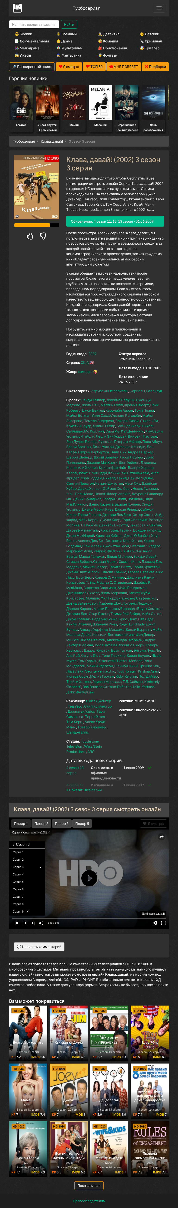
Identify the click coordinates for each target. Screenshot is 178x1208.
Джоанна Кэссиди (130, 447)
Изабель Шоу (110, 603)
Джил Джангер (98, 701)
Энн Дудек (75, 441)
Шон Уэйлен (129, 462)
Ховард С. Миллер (110, 577)
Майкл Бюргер (95, 567)
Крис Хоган (132, 540)
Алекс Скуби (139, 593)
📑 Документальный (29, 41)
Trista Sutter (131, 551)
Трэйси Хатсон (78, 681)
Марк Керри (89, 520)
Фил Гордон (111, 598)
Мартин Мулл (112, 405)
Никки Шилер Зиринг (112, 494)
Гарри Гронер (89, 515)
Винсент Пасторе (142, 436)
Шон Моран (92, 546)
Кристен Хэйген (109, 535)
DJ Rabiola (89, 525)
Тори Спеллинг (134, 520)
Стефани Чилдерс (145, 546)
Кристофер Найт (113, 467)
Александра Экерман (124, 640)
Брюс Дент (128, 619)
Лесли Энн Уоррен (111, 436)
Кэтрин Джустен (109, 483)
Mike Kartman (144, 687)
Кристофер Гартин (115, 530)
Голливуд (154, 391)
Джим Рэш (90, 405)
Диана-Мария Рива (97, 509)
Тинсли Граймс (113, 572)
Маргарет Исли (79, 551)
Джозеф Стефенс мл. (139, 598)
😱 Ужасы (23, 55)
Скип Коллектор (98, 706)
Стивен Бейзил (79, 561)
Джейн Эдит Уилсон (82, 572)
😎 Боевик (23, 34)
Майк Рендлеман (132, 588)
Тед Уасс (75, 706)
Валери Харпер (141, 467)
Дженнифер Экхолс (82, 593)
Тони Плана (144, 410)
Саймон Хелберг (117, 488)
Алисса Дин (87, 540)
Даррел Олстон (97, 650)
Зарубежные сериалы (109, 391)
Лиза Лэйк (74, 671)
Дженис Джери (131, 645)
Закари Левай (144, 556)
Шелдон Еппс (77, 732)
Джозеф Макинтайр (82, 530)
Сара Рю (112, 431)
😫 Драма (64, 41)
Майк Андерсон (100, 666)
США (85, 362)
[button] (84, 790)
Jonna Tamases (105, 645)
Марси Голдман (92, 556)
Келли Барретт (138, 629)
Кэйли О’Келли (78, 624)
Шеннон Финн (126, 666)
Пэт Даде (145, 619)
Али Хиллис (88, 467)
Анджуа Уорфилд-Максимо (101, 629)
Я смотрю (155, 823)
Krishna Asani (148, 671)
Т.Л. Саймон (133, 681)
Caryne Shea (90, 655)
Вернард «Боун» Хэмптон (141, 608)
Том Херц (74, 722)
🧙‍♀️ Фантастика (68, 55)
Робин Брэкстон (146, 567)
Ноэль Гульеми (145, 488)
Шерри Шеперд (79, 457)
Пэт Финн (135, 499)
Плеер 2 (41, 823)
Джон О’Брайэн (137, 535)
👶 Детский (149, 34)
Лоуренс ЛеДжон (137, 603)
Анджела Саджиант (99, 588)
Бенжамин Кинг (121, 634)
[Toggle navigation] (159, 8)
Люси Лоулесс (132, 457)
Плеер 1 (21, 823)
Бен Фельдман (140, 478)
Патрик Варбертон (93, 452)
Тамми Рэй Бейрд (125, 614)
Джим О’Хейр (104, 426)
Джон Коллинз (78, 619)
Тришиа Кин (149, 666)
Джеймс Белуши (120, 400)
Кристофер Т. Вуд (80, 582)
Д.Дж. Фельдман (80, 692)
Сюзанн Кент (129, 561)
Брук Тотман (121, 650)
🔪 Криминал (151, 41)
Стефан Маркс (105, 561)
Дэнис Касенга (101, 504)
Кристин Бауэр (78, 426)
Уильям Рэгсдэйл (126, 415)
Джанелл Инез (104, 624)
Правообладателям (89, 1201)
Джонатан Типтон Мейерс (120, 661)
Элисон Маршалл (106, 681)
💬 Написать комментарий (39, 947)
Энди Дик (118, 452)
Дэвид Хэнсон (90, 488)
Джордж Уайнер (127, 441)
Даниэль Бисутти (113, 525)
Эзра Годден (91, 478)
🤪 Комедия (108, 41)
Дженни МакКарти (102, 462)
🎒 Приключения (112, 48)
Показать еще (89, 1185)
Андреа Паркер (140, 452)
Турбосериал (86, 8)
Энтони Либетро (118, 687)
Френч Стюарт (136, 405)
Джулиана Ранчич (141, 577)
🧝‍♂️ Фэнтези (107, 55)
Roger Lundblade (131, 624)
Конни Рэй (117, 473)
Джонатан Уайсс (81, 711)
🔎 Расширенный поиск (32, 66)
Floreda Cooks (77, 676)
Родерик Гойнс (104, 619)
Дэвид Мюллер (119, 556)
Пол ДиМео (148, 676)
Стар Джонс (99, 614)
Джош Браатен (106, 457)
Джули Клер (110, 520)
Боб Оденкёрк (128, 426)
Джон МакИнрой (80, 535)
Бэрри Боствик (78, 447)
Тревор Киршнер (91, 727)
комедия (85, 371)
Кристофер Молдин (82, 598)
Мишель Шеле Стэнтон (85, 640)
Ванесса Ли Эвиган (145, 525)
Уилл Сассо (101, 415)
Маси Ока (132, 483)
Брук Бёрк (84, 577)
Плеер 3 (62, 823)
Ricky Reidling (126, 676)
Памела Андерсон (99, 421)
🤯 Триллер (149, 48)
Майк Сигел (151, 614)
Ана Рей (73, 655)
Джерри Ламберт (116, 515)
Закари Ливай (127, 421)
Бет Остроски (110, 540)
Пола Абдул (152, 441)
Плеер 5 (82, 823)
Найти (69, 24)
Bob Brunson (92, 687)
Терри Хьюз (95, 717)
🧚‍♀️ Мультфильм (69, 48)
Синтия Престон (80, 483)
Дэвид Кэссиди (93, 634)
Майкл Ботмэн (78, 415)
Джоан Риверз (127, 509)
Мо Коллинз (94, 431)
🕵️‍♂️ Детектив (108, 34)
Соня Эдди (98, 473)
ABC (90, 752)
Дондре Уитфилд (147, 530)
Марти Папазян (106, 608)
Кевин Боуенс (138, 655)
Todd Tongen (127, 671)
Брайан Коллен (127, 504)
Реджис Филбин (107, 551)
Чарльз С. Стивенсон (114, 582)
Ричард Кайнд (115, 478)
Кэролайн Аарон (119, 410)
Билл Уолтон (103, 447)
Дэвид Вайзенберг (81, 603)
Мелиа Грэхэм (102, 676)
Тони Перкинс (113, 655)
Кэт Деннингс (132, 431)
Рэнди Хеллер (93, 400)
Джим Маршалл (114, 593)
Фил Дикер (145, 634)
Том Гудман (87, 661)
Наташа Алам (138, 473)
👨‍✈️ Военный (66, 34)
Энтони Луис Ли (147, 650)
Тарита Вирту (120, 567)
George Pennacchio (100, 671)
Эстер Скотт (143, 515)
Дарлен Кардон (79, 608)
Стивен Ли (149, 421)
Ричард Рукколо (98, 441)
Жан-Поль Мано (79, 494)
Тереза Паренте (140, 572)
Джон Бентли (93, 410)
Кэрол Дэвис (77, 473)
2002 (92, 354)
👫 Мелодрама (27, 48)
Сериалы (137, 391)
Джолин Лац (76, 614)
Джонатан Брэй (116, 546)
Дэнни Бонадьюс (87, 499)
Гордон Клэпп (114, 499)
